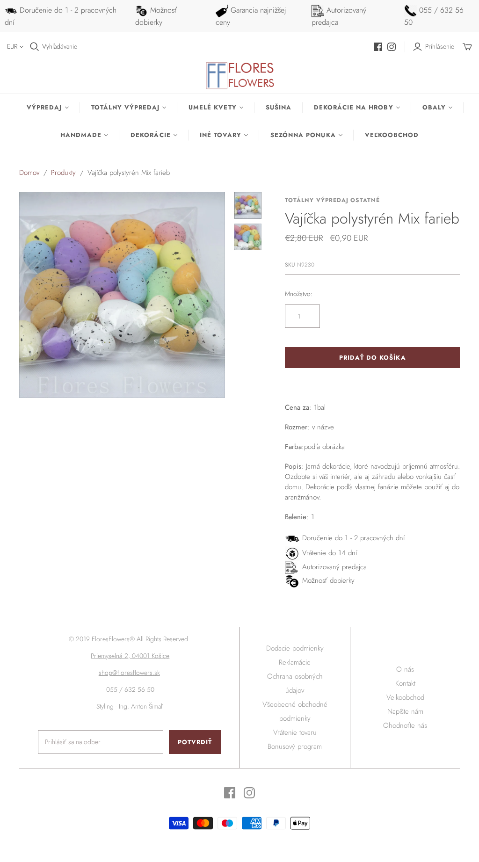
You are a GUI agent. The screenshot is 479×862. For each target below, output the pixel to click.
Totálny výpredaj (125, 107)
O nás (405, 669)
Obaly (434, 107)
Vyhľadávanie (59, 46)
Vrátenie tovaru (295, 732)
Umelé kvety (212, 107)
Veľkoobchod (392, 134)
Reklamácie (295, 662)
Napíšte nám (405, 711)
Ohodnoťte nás (405, 725)
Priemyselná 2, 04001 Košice (130, 655)
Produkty (63, 172)
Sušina (278, 107)
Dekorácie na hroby (353, 107)
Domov (29, 172)
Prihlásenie (439, 46)
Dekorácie (150, 134)
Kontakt (405, 683)
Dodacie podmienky (295, 648)
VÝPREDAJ (44, 107)
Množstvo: (298, 294)
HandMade (81, 134)
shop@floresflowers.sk (129, 672)
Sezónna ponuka (303, 134)
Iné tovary (220, 134)
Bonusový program (295, 746)
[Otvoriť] (34, 46)
